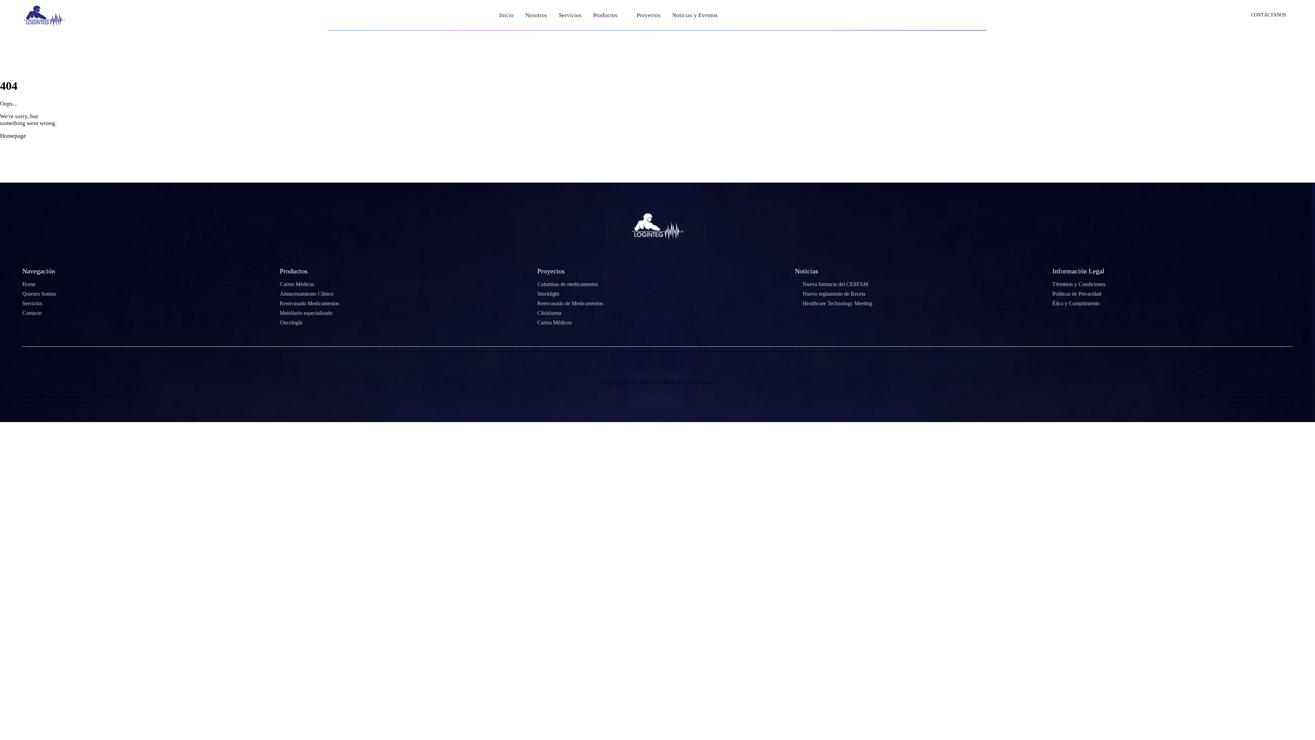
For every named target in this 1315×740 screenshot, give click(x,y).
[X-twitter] (638, 362)
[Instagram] (676, 362)
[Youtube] (657, 362)
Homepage (13, 136)
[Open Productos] (622, 15)
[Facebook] (619, 362)
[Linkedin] (695, 362)
